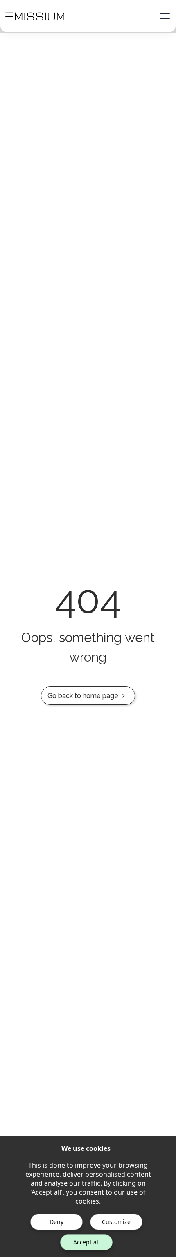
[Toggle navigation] (165, 16)
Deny (56, 1222)
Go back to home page (82, 696)
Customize (116, 1222)
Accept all (86, 1242)
